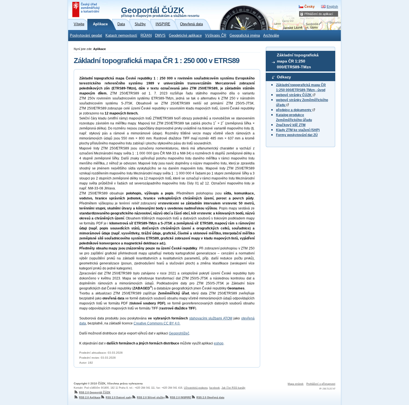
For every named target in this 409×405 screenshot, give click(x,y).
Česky (309, 7)
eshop (218, 343)
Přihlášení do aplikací (318, 14)
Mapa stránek (296, 383)
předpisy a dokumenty (294, 110)
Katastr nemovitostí (121, 36)
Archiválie (271, 36)
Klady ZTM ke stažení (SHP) (298, 130)
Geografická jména (245, 36)
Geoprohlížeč (179, 333)
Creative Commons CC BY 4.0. (157, 323)
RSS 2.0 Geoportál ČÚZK (94, 392)
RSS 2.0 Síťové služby (151, 397)
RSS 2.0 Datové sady (119, 397)
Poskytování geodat (86, 36)
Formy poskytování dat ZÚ (297, 135)
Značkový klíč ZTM (290, 125)
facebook (214, 387)
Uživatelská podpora (196, 387)
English (332, 7)
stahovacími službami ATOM (210, 318)
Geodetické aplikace (185, 36)
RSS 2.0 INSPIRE (180, 397)
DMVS (160, 36)
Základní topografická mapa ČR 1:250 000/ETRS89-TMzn (298, 61)
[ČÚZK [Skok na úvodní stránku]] (86, 9)
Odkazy (284, 77)
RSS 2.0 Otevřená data (210, 397)
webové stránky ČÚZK (294, 95)
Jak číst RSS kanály (233, 387)
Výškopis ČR (215, 36)
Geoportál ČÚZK (160, 12)
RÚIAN (146, 36)
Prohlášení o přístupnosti (320, 383)
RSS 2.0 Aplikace (89, 397)
